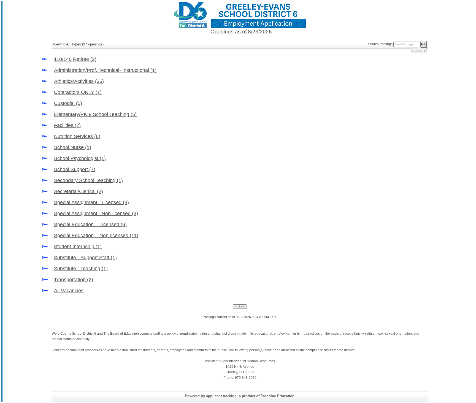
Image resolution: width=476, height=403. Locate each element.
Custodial (68, 103)
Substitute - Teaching (81, 268)
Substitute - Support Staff (85, 257)
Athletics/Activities (79, 81)
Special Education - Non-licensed (96, 235)
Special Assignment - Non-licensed (96, 213)
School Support (74, 169)
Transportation (73, 279)
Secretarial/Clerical (78, 191)
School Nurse (72, 147)
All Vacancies (68, 290)
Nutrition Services (77, 136)
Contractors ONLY (78, 92)
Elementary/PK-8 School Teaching (95, 114)
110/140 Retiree (75, 59)
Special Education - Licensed (90, 224)
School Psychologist (80, 158)
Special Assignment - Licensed (91, 202)
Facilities (67, 125)
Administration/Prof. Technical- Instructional (105, 70)
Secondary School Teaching (88, 180)
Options (417, 50)
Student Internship (78, 246)
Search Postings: (380, 44)
